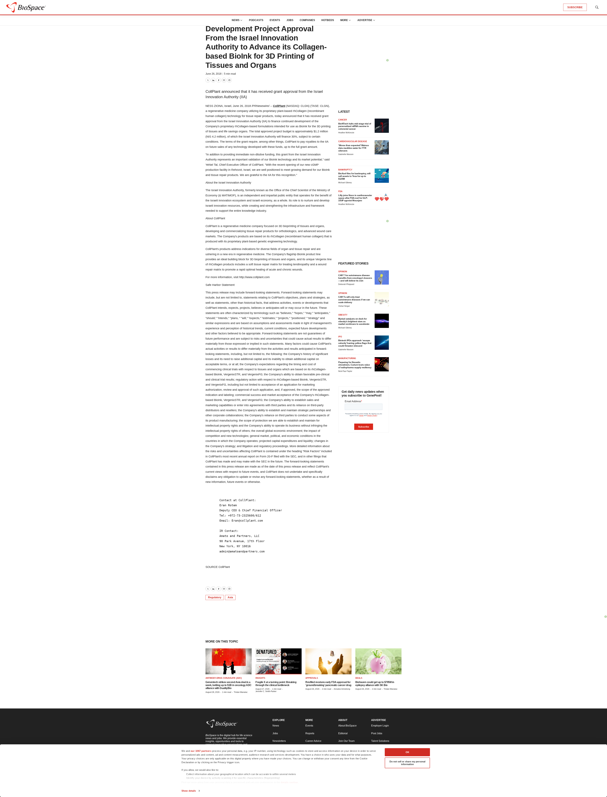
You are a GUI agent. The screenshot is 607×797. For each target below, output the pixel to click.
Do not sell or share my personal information (407, 763)
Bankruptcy (345, 170)
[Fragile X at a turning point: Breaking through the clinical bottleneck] (278, 661)
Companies (307, 20)
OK (407, 752)
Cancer (342, 120)
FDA (340, 191)
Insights (260, 678)
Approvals (311, 678)
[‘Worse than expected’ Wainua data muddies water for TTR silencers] (382, 147)
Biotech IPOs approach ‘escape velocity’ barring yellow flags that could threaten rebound (354, 343)
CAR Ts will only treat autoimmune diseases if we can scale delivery (354, 300)
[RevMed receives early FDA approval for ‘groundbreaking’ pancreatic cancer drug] (328, 661)
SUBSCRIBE (575, 7)
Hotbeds (327, 20)
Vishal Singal (344, 306)
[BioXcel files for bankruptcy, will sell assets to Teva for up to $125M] (382, 176)
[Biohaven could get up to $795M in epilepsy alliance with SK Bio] (378, 661)
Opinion (342, 271)
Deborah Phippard (346, 284)
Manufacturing (347, 358)
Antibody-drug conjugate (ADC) (223, 678)
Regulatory (214, 597)
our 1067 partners (201, 751)
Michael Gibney (345, 183)
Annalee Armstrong (342, 689)
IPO (340, 336)
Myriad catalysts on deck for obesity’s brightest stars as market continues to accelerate (353, 321)
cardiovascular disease (352, 141)
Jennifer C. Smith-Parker (265, 691)
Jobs (289, 20)
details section (289, 782)
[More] (241, 20)
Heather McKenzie (346, 133)
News (235, 20)
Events (275, 20)
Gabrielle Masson (345, 154)
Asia (230, 597)
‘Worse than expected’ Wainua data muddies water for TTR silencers (353, 148)
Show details (188, 790)
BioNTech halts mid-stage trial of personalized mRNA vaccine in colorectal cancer (354, 126)
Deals (358, 678)
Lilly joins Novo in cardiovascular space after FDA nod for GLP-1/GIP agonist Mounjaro (355, 198)
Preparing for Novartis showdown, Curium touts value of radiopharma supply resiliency (354, 365)
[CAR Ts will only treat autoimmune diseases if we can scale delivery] (382, 299)
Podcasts (256, 20)
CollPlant (279, 106)
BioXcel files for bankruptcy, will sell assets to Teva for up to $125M (354, 176)
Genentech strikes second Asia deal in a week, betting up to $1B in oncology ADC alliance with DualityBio (228, 685)
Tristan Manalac (241, 692)
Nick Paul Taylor (345, 371)
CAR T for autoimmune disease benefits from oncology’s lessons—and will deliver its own (355, 278)
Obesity (342, 315)
